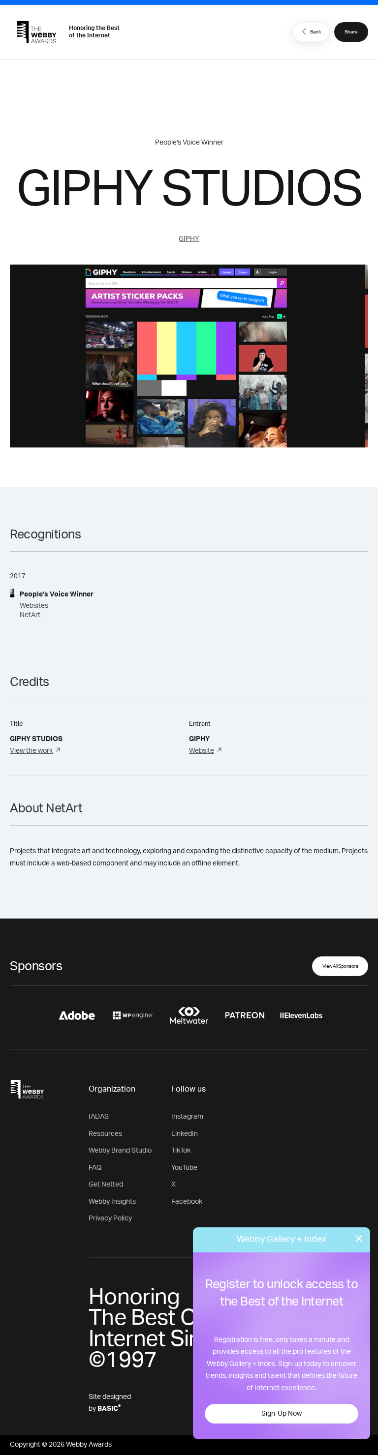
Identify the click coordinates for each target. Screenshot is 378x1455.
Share (351, 32)
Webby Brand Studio (120, 1150)
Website (201, 750)
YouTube (184, 1167)
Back (315, 32)
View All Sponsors (340, 966)
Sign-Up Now (281, 1413)
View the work (31, 750)
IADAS (99, 1116)
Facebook (186, 1201)
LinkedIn (184, 1133)
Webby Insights (112, 1201)
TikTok (180, 1150)
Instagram (187, 1116)
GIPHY (189, 239)
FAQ (95, 1167)
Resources (105, 1133)
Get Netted (106, 1184)
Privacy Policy (110, 1218)
